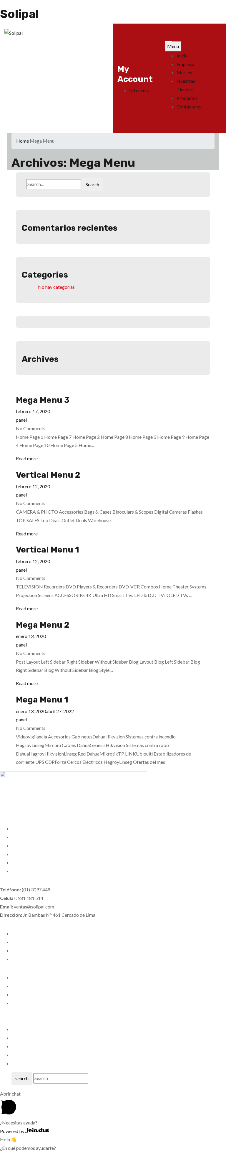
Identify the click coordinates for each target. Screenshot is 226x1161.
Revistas (20, 1003)
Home (22, 141)
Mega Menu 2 (42, 625)
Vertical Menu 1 (47, 550)
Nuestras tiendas (29, 986)
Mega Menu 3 (42, 400)
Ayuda (18, 1037)
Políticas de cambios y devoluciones (48, 933)
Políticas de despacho (34, 942)
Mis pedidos (24, 1029)
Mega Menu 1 (42, 700)
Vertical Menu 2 (48, 475)
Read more (27, 458)
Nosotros (21, 977)
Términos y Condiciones (36, 950)
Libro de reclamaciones (35, 959)
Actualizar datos (28, 994)
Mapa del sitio (26, 1046)
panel (21, 420)
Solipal (19, 14)
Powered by (12, 1131)
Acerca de (22, 1055)
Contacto (21, 1063)
